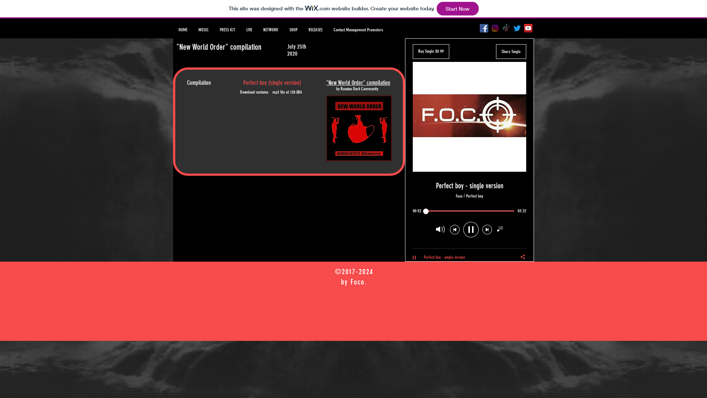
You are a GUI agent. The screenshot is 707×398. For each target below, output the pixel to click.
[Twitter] (517, 28)
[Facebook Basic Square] (484, 28)
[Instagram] (495, 28)
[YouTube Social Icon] (528, 28)
